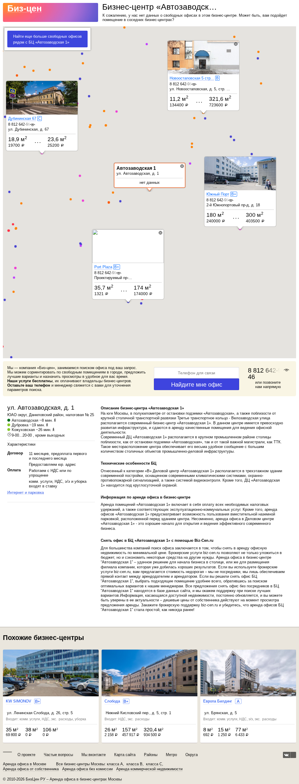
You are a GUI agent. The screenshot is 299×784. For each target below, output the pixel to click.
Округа (191, 754)
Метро (171, 754)
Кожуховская (23, 430)
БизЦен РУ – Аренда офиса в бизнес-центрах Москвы (74, 779)
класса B (134, 764)
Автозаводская (25, 420)
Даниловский (40, 415)
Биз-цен (24, 8)
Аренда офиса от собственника (31, 769)
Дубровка (20, 425)
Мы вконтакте (93, 754)
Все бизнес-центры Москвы (80, 764)
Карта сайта (124, 754)
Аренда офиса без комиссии (87, 769)
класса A (115, 764)
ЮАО (12, 415)
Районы (150, 754)
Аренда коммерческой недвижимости (149, 769)
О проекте (26, 754)
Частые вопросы (58, 754)
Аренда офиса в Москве (24, 764)
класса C (154, 764)
